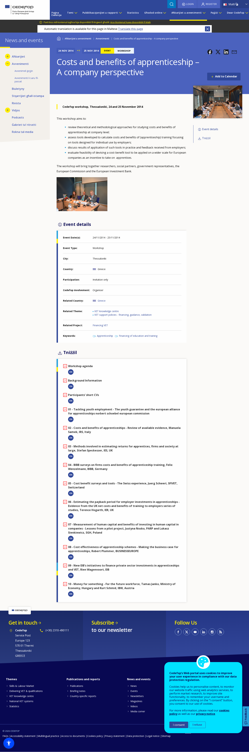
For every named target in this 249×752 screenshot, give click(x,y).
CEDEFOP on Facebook (178, 631)
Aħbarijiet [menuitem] (18, 56)
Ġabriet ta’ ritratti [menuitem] (24, 125)
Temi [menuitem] (70, 12)
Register (211, 4)
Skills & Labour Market (21, 686)
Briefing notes (77, 691)
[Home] (22, 10)
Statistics (14, 706)
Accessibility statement (23, 736)
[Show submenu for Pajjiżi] (220, 14)
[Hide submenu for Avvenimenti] (7, 63)
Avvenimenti (102, 38)
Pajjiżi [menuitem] (214, 12)
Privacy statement (115, 736)
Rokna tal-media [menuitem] (22, 132)
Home (59, 38)
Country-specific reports (83, 696)
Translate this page (130, 29)
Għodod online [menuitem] (153, 12)
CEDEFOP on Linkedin (203, 631)
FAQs (5, 736)
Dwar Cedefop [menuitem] (235, 12)
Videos (134, 706)
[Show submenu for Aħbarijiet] (7, 56)
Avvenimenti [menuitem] (20, 64)
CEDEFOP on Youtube (195, 631)
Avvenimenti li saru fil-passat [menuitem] (26, 79)
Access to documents (73, 736)
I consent (179, 725)
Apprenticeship (105, 335)
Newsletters (137, 696)
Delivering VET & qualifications (26, 691)
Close (207, 28)
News (133, 686)
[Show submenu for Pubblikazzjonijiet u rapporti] (120, 14)
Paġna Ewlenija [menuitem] (56, 14)
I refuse (197, 724)
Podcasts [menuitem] (18, 117)
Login (190, 4)
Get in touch (22, 622)
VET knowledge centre (106, 311)
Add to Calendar (226, 76)
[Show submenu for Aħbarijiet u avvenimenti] (204, 14)
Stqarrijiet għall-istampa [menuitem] (28, 96)
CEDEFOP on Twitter (186, 631)
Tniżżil (206, 138)
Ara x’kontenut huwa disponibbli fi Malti (130, 22)
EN (70, 371)
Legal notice (153, 736)
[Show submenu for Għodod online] (164, 14)
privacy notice (205, 714)
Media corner (137, 711)
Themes (11, 679)
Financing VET (100, 325)
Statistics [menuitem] (133, 12)
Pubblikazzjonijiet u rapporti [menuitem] (100, 12)
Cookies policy (95, 736)
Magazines (136, 701)
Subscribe (102, 622)
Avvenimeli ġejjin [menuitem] (24, 70)
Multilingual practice (48, 736)
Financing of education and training (138, 335)
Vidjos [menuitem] (16, 110)
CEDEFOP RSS (220, 631)
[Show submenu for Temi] (76, 14)
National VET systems (21, 701)
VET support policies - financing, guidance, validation (123, 314)
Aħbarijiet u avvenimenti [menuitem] (186, 12)
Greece (102, 300)
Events (134, 691)
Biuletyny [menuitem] (18, 89)
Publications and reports (83, 679)
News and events (138, 679)
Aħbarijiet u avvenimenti (78, 38)
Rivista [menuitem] (16, 103)
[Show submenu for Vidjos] (7, 110)
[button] (209, 52)
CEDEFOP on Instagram (212, 631)
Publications (76, 686)
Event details (210, 129)
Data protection (135, 736)
